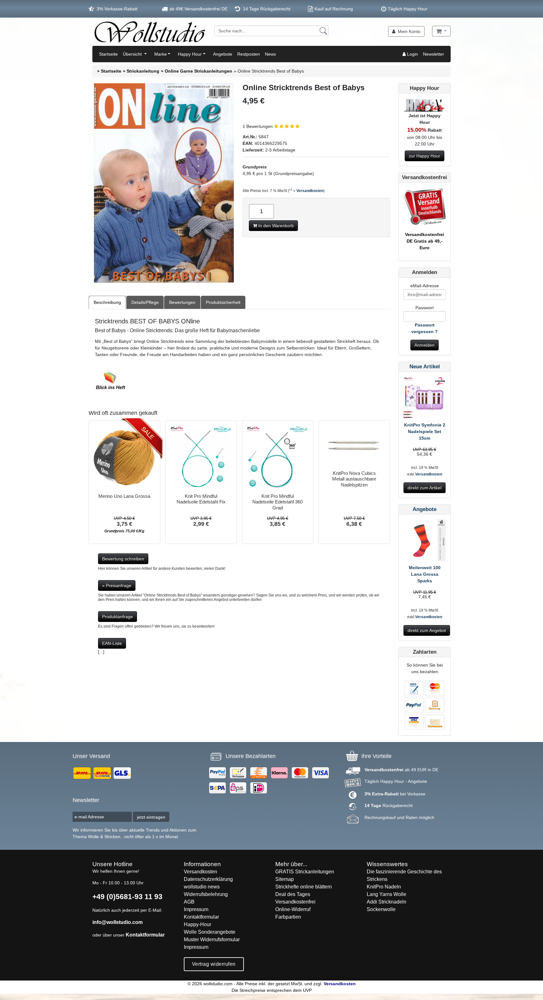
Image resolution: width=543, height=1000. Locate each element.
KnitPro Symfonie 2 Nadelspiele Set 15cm (424, 431)
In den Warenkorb (275, 225)
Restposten (248, 54)
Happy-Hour (197, 924)
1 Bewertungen (258, 126)
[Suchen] (323, 31)
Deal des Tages (292, 894)
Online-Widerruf (292, 909)
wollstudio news (202, 886)
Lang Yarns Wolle (386, 894)
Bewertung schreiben (123, 558)
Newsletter (433, 54)
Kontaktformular (145, 934)
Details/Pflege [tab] (145, 302)
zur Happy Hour (424, 155)
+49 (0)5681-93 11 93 (127, 897)
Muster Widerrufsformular (212, 939)
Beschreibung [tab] (107, 302)
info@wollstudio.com (117, 922)
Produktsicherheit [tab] (223, 302)
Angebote (222, 54)
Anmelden (424, 345)
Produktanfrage (117, 616)
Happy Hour (190, 54)
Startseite (108, 54)
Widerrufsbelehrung (206, 894)
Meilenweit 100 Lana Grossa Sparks (425, 574)
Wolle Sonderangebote (209, 932)
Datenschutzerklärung (208, 879)
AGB (189, 901)
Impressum (196, 909)
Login (412, 54)
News (270, 54)
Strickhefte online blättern (303, 886)
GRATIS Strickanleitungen (304, 871)
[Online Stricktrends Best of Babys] (164, 183)
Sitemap (284, 879)
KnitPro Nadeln (384, 886)
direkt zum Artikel (425, 487)
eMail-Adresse (424, 285)
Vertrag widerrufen (214, 964)
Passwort (424, 307)
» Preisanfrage (116, 585)
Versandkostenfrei (295, 901)
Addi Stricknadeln (386, 901)
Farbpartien (288, 917)
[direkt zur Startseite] (149, 32)
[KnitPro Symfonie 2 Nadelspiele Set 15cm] (424, 398)
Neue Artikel (424, 367)
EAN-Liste (112, 643)
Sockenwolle (381, 909)
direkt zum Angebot (427, 630)
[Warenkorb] (441, 31)
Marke (160, 54)
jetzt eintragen (151, 817)
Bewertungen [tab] (182, 302)
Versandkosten (309, 191)
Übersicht (133, 54)
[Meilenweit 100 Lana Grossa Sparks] (424, 541)
